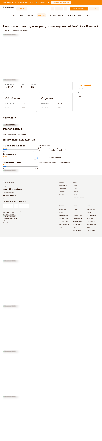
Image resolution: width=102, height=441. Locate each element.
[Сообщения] (61, 8)
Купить (13, 15)
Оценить (30, 15)
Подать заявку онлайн (55, 157)
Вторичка (75, 205)
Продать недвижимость (74, 15)
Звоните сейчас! (10, 124)
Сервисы (75, 182)
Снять (21, 15)
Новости (88, 15)
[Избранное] (52, 8)
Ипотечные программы (56, 15)
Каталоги (61, 182)
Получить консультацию (61, 2)
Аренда (88, 205)
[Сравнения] (57, 8)
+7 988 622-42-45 (43, 2)
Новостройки (41, 15)
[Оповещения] (65, 8)
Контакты (79, 96)
